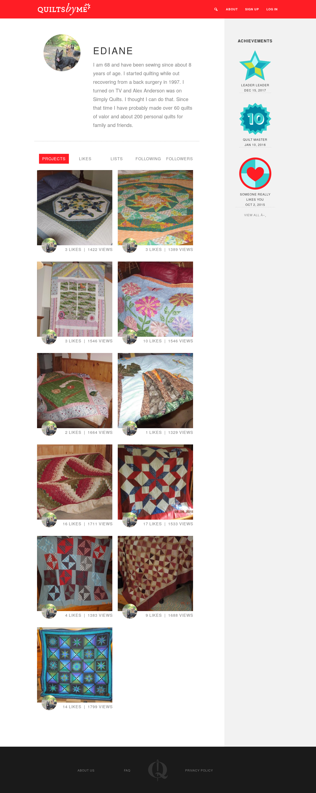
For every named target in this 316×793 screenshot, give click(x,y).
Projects (54, 158)
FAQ (127, 770)
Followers (179, 158)
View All (252, 215)
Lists (117, 158)
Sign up (252, 9)
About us (86, 770)
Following (148, 158)
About (232, 9)
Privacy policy (199, 770)
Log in (272, 9)
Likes (85, 158)
